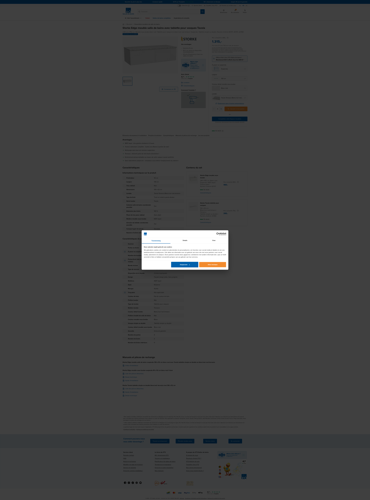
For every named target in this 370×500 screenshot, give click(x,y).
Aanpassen (183, 264)
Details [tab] (185, 240)
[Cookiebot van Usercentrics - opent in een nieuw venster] (217, 234)
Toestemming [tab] (156, 240)
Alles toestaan (212, 264)
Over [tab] (214, 240)
